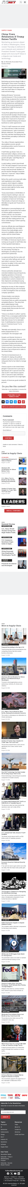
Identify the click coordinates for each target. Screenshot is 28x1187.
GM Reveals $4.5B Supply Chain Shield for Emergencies (13, 954)
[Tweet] (15, 401)
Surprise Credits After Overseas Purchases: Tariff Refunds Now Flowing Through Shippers (14, 985)
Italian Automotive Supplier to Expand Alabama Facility (13, 923)
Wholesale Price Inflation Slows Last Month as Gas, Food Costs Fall (13, 1015)
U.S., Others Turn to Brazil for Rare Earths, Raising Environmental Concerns (8, 480)
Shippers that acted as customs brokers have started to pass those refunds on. (13, 989)
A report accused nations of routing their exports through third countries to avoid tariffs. (13, 1049)
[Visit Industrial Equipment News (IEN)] (17, 1095)
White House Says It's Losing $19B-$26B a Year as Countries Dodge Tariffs (14, 1044)
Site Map (22, 1180)
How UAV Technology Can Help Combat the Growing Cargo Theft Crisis (13, 772)
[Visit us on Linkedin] (19, 1173)
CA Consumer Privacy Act (12, 1180)
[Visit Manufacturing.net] (10, 1097)
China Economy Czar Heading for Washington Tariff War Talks (8, 553)
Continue (8, 438)
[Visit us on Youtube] (15, 1173)
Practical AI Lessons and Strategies (9, 564)
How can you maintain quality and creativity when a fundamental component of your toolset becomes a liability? (14, 897)
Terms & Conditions (19, 1178)
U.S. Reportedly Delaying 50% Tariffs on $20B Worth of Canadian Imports (14, 802)
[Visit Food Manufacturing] (10, 1095)
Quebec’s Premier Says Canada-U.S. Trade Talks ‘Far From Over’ (9, 490)
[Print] (3, 401)
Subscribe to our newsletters (14, 395)
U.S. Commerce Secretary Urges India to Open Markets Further (8, 542)
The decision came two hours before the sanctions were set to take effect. (13, 806)
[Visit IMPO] (24, 1095)
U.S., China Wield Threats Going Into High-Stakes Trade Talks (8, 530)
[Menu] (24, 2)
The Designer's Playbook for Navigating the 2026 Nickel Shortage (14, 892)
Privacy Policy (9, 1178)
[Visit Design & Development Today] (3, 1095)
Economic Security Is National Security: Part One (13, 863)
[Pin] (19, 401)
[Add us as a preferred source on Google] (23, 401)
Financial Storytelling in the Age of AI (13, 647)
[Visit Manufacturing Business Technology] (17, 1097)
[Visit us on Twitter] (11, 1173)
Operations (5, 859)
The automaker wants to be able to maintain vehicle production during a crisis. (14, 958)
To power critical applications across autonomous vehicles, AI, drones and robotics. (12, 684)
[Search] (20, 2)
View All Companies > (14, 510)
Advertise (21, 1177)
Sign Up (5, 1117)
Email (2, 1109)
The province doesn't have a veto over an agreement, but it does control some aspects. (13, 746)
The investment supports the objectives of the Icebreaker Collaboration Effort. (13, 1079)
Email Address (7, 430)
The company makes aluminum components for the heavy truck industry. (14, 927)
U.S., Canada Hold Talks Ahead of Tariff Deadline (13, 833)
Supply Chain (7, 30)
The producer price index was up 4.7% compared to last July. (12, 1019)
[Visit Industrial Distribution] (3, 1097)
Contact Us (14, 1177)
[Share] (7, 401)
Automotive (5, 674)
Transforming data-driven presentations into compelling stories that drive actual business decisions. (14, 651)
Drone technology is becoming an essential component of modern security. (14, 776)
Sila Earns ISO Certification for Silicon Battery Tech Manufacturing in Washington (9, 469)
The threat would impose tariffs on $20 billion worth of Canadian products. (12, 837)
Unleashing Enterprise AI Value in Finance (9, 459)
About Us (6, 1177)
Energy (4, 708)
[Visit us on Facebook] (8, 1173)
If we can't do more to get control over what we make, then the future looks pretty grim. (14, 866)
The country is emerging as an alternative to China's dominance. (14, 716)
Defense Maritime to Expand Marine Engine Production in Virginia (12, 1075)
